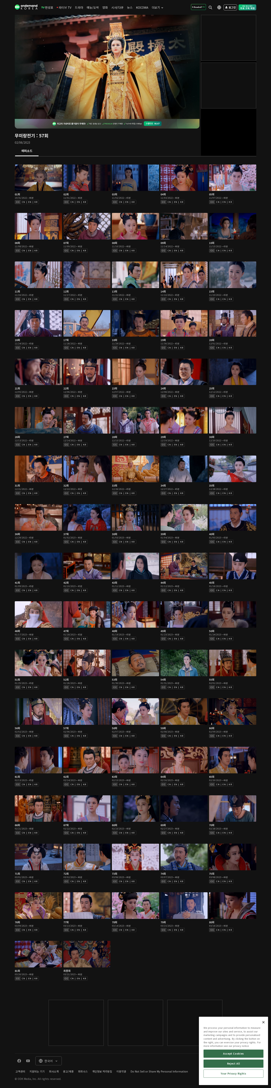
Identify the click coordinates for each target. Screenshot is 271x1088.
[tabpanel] (135, 574)
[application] (107, 67)
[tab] (27, 151)
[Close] (263, 1022)
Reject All (233, 1063)
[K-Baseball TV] (198, 7)
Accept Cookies (233, 1053)
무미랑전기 (25, 135)
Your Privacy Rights (233, 1073)
